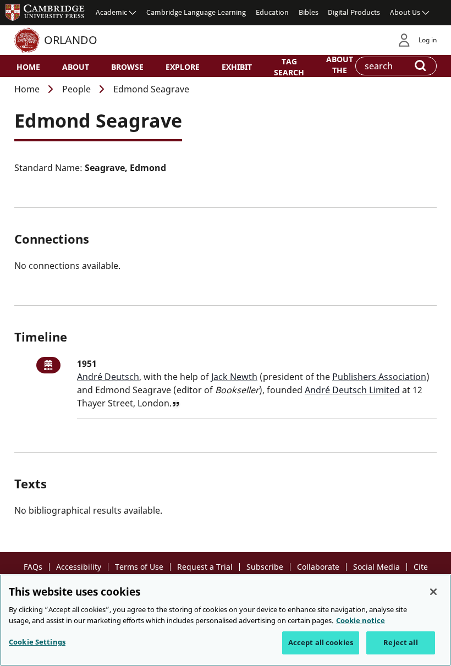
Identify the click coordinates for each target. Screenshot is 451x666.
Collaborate (318, 567)
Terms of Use (139, 567)
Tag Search (289, 66)
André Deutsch (108, 377)
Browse (127, 67)
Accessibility (78, 567)
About (75, 67)
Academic (111, 12)
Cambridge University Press (45, 12)
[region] (225, 620)
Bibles (308, 12)
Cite (421, 567)
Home (28, 67)
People (76, 89)
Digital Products (354, 12)
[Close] (433, 592)
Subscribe (264, 567)
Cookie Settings (37, 642)
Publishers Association (379, 377)
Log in (428, 40)
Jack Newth (234, 377)
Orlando (70, 39)
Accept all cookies (320, 642)
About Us (405, 12)
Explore (183, 67)
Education (272, 12)
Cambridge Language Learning (196, 12)
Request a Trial (205, 567)
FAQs (33, 567)
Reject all (400, 642)
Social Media (376, 567)
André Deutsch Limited (352, 390)
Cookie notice (360, 620)
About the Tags (339, 69)
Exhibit (237, 67)
